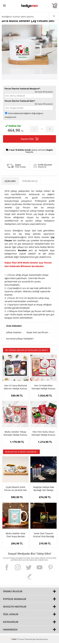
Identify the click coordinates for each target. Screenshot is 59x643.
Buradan (22, 250)
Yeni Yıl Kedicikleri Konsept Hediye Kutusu (43, 387)
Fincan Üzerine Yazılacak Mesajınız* (22, 88)
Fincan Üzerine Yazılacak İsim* (20, 100)
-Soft (13, 639)
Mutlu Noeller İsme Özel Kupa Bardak (15, 535)
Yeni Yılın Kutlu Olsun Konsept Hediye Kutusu (43, 433)
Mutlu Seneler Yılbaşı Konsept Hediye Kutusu (15, 433)
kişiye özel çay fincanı (37, 332)
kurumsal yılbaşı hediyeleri (20, 338)
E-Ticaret (20, 639)
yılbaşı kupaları (14, 332)
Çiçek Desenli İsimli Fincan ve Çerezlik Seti (15, 489)
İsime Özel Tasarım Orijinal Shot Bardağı (43, 535)
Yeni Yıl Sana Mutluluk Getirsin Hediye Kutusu (15, 387)
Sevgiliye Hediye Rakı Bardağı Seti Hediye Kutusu (43, 489)
